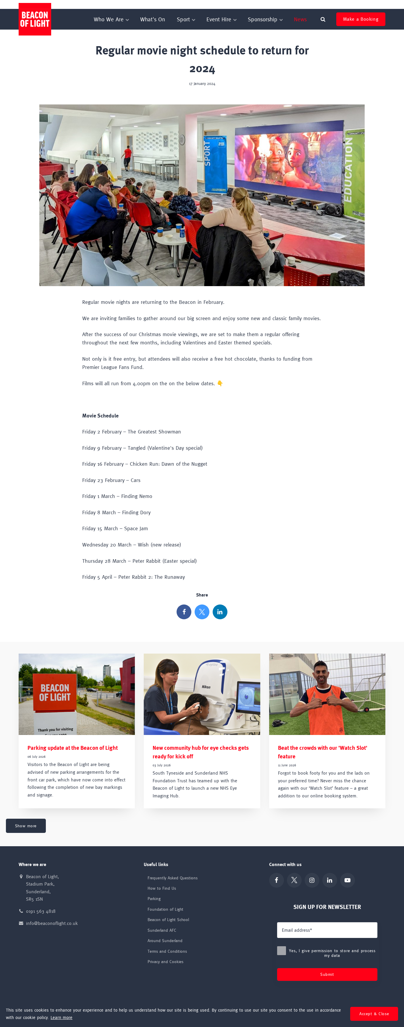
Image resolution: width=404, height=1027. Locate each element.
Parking (154, 898)
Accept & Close (374, 1013)
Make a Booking (360, 19)
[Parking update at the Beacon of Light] (77, 694)
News (300, 19)
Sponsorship (263, 19)
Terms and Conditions (167, 951)
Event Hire (219, 19)
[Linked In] (220, 611)
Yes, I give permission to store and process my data (332, 953)
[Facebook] (184, 611)
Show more (26, 825)
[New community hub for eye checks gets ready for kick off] (202, 694)
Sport (184, 19)
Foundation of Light (240, 4)
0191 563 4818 (41, 911)
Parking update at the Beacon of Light (73, 747)
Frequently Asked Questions (173, 878)
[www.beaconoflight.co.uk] (35, 19)
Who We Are (109, 19)
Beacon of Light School (280, 4)
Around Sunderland (165, 940)
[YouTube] (347, 880)
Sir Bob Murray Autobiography (360, 4)
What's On (152, 19)
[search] (323, 19)
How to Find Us (162, 888)
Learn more (61, 1017)
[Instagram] (312, 880)
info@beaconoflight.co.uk (52, 923)
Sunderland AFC (317, 4)
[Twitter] (202, 611)
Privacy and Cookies (165, 961)
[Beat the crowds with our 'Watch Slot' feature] (327, 694)
